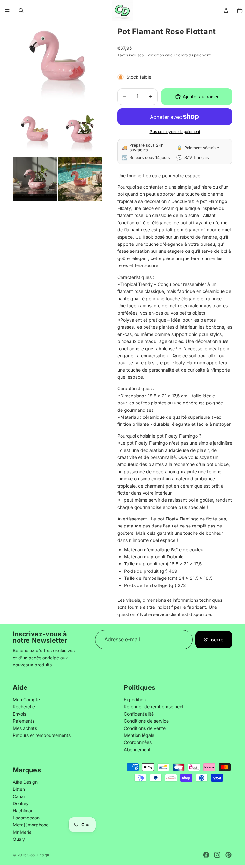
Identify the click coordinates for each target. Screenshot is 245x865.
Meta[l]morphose (30, 824)
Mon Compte (26, 699)
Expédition (135, 699)
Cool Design (38, 855)
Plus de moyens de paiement (175, 131)
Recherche (24, 706)
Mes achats (25, 728)
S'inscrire (213, 639)
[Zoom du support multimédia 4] (35, 179)
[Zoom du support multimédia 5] (80, 179)
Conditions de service (146, 720)
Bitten (19, 789)
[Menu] (7, 10)
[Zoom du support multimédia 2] (35, 134)
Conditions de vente (145, 728)
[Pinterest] (228, 855)
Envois (19, 713)
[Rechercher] (21, 11)
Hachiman (23, 810)
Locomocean (26, 817)
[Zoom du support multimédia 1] (57, 65)
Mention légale (139, 735)
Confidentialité (139, 713)
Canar (19, 796)
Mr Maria (22, 832)
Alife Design (25, 782)
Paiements (23, 720)
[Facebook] (206, 855)
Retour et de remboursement (154, 706)
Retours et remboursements (42, 735)
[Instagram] (217, 855)
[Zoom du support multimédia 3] (80, 134)
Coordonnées (138, 742)
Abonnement (137, 749)
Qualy (19, 839)
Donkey (21, 803)
